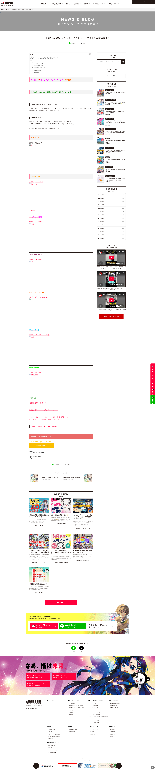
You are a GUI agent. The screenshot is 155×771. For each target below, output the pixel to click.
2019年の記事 (111, 218)
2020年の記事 (111, 214)
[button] (89, 54)
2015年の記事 (111, 231)
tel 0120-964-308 (31, 708)
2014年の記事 (111, 234)
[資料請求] (152, 383)
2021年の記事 (111, 211)
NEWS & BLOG (51, 745)
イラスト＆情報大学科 (94, 722)
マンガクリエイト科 (94, 707)
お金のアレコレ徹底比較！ (54, 736)
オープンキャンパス (94, 729)
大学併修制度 (72, 710)
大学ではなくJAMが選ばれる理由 (76, 707)
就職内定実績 (72, 731)
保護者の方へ (113, 736)
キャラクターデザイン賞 (39, 67)
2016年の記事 (111, 228)
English (133, 1)
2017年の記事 (111, 225)
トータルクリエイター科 (95, 714)
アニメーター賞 (37, 69)
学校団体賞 (36, 72)
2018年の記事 (111, 221)
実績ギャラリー (113, 705)
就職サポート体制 (73, 729)
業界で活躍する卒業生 (115, 703)
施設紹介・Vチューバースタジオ (76, 705)
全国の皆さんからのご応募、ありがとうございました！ (44, 58)
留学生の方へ (113, 734)
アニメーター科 (93, 703)
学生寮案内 (50, 738)
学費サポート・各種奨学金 (54, 734)
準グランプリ (34, 62)
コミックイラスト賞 (38, 65)
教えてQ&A (71, 712)
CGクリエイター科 (94, 710)
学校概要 (71, 714)
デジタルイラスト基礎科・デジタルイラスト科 (99, 717)
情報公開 (50, 747)
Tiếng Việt (152, 1)
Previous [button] (36, 766)
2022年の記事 (111, 208)
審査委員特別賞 (37, 70)
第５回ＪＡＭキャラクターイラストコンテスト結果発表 (44, 57)
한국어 (148, 1)
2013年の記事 (111, 238)
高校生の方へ (113, 729)
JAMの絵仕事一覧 (114, 707)
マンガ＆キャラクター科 (95, 712)
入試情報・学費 (51, 729)
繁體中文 (143, 1)
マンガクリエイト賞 (38, 64)
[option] (47, 765)
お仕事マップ (72, 703)
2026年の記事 (111, 195)
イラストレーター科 (94, 705)
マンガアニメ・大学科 (94, 720)
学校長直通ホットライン (53, 750)
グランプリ (34, 60)
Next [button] (119, 766)
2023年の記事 (111, 204)
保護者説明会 (92, 731)
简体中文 (138, 1)
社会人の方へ (113, 731)
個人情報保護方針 (52, 752)
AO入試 (50, 731)
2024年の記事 (111, 201)
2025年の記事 (111, 198)
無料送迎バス (92, 734)
